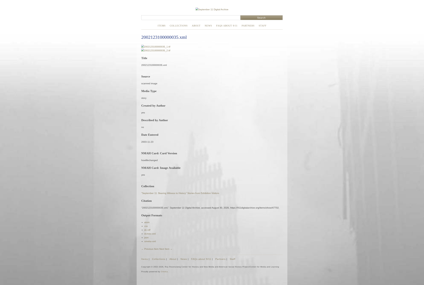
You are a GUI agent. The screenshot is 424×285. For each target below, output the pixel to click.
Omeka (164, 272)
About (196, 25)
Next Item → (165, 249)
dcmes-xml (150, 233)
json (146, 237)
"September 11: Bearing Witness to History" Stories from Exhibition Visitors (180, 193)
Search (261, 17)
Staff (262, 25)
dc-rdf (147, 230)
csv (146, 226)
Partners (248, 25)
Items (162, 25)
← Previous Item (150, 249)
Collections (179, 25)
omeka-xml (150, 241)
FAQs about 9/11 (227, 25)
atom (147, 222)
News (208, 25)
